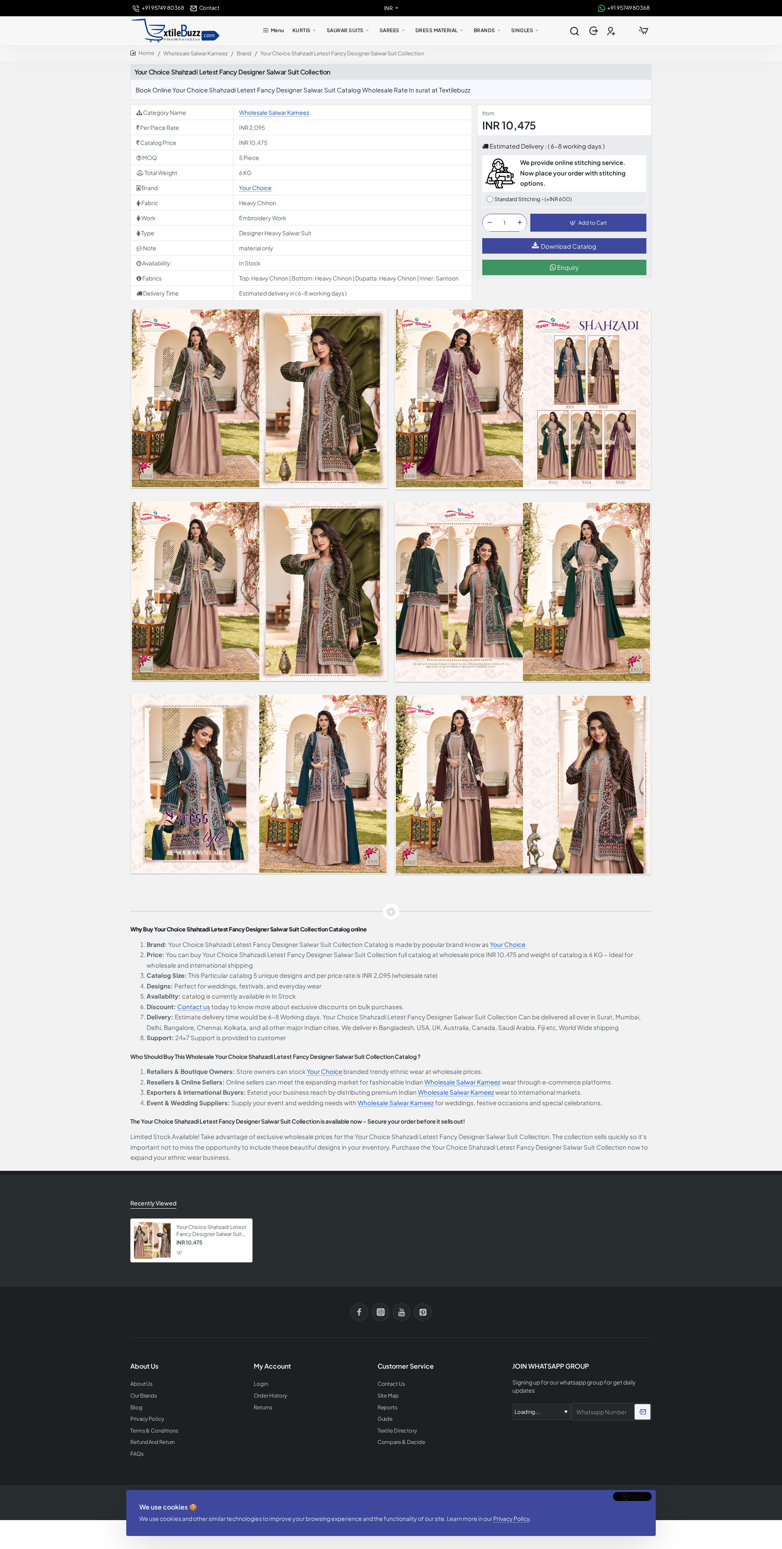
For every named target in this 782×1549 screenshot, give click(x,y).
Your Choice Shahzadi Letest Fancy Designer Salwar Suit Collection (211, 1231)
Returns (263, 1407)
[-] (489, 223)
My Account (272, 1366)
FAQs (137, 1454)
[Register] (612, 30)
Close (636, 1496)
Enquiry (567, 268)
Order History (270, 1396)
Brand (244, 53)
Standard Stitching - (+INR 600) (533, 199)
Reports (388, 1407)
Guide (385, 1419)
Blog (136, 1407)
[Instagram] (380, 1312)
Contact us (193, 1006)
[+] (520, 223)
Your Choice (255, 187)
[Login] (594, 30)
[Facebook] (359, 1312)
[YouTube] (402, 1312)
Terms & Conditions (154, 1431)
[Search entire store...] (574, 30)
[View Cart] (643, 30)
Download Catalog (568, 246)
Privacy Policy (511, 1518)
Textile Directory (397, 1431)
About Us (141, 1384)
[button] (588, 223)
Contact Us (391, 1384)
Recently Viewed (153, 1203)
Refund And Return (152, 1442)
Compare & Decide (401, 1442)
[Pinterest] (423, 1312)
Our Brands (143, 1396)
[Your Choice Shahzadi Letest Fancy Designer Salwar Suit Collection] (152, 1240)
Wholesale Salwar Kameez (195, 53)
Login (261, 1384)
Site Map (388, 1396)
